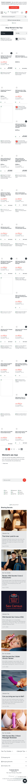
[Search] (25, 16)
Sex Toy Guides (6, 751)
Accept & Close (14, 7)
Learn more (14, 484)
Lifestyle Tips (21, 751)
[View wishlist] (22, 13)
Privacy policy (16, 4)
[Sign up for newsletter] (24, 480)
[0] (26, 13)
